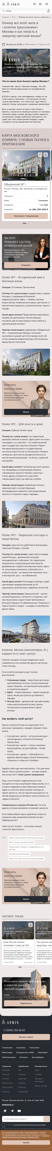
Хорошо (26, 1142)
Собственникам (9, 1057)
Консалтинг (35, 1048)
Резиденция (23, 1091)
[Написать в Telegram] (46, 4)
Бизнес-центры (41, 1086)
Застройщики (38, 1057)
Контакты (24, 1057)
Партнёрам (43, 1052)
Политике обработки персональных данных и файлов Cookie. (25, 1136)
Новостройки (7, 1087)
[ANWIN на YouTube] (19, 1111)
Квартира (6, 1070)
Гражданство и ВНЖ (25, 1052)
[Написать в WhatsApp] (40, 4)
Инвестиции (7, 1052)
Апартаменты (7, 1083)
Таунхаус (22, 1074)
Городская (6, 1066)
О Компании (7, 1048)
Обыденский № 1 (15, 184)
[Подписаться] (46, 1118)
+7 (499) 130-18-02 (14, 1030)
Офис (37, 1070)
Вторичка (6, 1091)
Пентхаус (6, 1074)
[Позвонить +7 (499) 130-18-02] (34, 4)
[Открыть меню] (3, 4)
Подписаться (26, 1003)
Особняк (5, 1079)
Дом (20, 1070)
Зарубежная (23, 1066)
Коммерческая (41, 1066)
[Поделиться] (48, 10)
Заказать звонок (26, 1037)
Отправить (26, 265)
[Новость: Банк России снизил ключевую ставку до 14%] (18, 930)
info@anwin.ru (7, 1105)
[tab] (24, 223)
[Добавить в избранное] (40, 154)
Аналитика (21, 1048)
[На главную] (13, 4)
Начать (26, 412)
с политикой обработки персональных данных (29, 1125)
